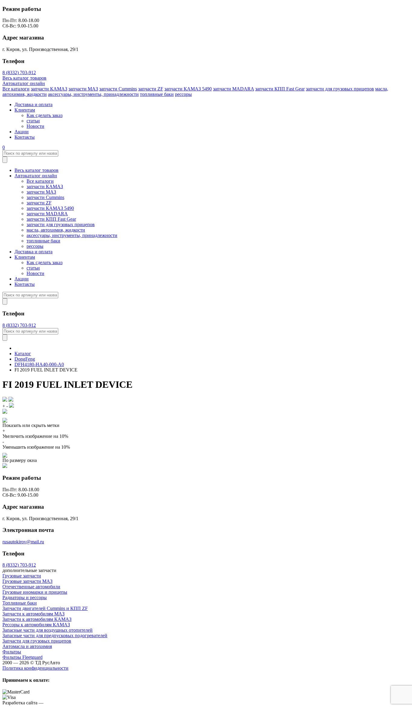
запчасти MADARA (233, 88)
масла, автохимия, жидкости (56, 229)
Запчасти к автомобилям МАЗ (33, 613)
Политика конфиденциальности (35, 668)
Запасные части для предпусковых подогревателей (54, 635)
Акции (21, 131)
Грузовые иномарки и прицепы (34, 592)
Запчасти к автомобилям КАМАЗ (36, 619)
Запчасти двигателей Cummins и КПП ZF (45, 608)
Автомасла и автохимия (27, 646)
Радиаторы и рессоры (24, 597)
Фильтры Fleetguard (22, 657)
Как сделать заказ (44, 115)
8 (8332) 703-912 (19, 72)
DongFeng (24, 359)
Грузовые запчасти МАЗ (27, 581)
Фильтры (11, 651)
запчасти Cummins (118, 88)
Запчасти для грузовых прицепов (36, 640)
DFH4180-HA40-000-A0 (39, 364)
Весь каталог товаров (24, 78)
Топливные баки (19, 602)
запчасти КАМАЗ (49, 88)
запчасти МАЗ (83, 88)
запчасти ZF (150, 88)
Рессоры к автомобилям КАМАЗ (36, 624)
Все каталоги (16, 88)
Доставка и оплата (33, 104)
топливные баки (157, 94)
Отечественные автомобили (31, 586)
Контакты (24, 137)
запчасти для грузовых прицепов (340, 88)
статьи (33, 120)
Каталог (22, 353)
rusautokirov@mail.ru (23, 541)
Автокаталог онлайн (23, 83)
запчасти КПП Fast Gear (280, 88)
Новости (35, 126)
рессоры (183, 94)
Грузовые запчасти (21, 575)
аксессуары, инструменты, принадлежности (93, 94)
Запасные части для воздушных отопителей (47, 630)
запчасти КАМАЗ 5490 (188, 88)
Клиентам (24, 109)
